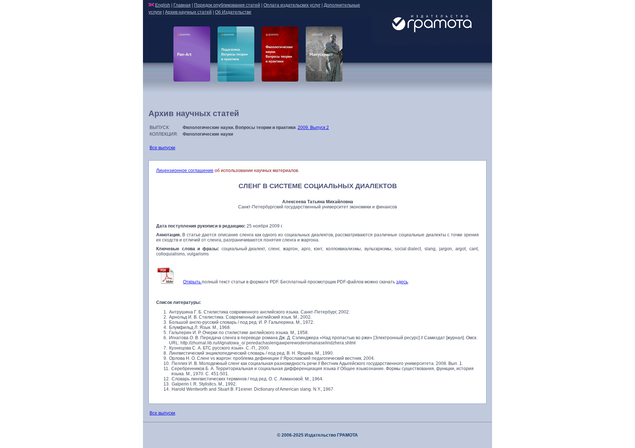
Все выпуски (162, 147)
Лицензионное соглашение (185, 170)
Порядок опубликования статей (227, 5)
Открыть (192, 281)
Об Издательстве (233, 12)
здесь (402, 281)
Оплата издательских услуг (291, 5)
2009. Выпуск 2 (313, 127)
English (162, 5)
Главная (182, 5)
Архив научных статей (188, 12)
